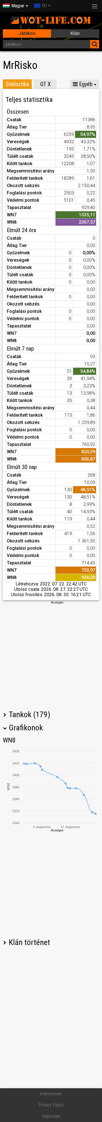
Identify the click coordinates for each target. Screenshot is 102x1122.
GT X (45, 84)
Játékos (27, 33)
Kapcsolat (51, 1116)
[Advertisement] (51, 655)
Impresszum (51, 1093)
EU (44, 5)
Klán (75, 33)
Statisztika (17, 84)
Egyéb (85, 84)
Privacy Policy (51, 1105)
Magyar (17, 5)
